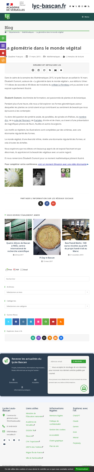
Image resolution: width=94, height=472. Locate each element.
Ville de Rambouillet (33, 458)
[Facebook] (15, 321)
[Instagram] (23, 321)
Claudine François (15, 56)
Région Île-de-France (34, 452)
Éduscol (29, 436)
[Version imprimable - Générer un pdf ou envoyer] (16, 269)
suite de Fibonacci (22, 120)
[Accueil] (5, 32)
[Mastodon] (4, 440)
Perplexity (38, 70)
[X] (8, 321)
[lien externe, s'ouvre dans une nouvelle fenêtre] (16, 6)
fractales (38, 120)
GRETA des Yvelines (34, 447)
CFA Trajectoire (32, 441)
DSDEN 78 (30, 430)
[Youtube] (4, 444)
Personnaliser (82, 469)
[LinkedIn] (30, 321)
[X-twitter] (9, 440)
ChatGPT (33, 70)
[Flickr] (38, 321)
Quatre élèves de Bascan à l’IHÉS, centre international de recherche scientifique (18, 247)
